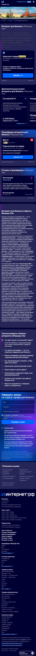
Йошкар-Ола (5, 4)
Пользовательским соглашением (12, 645)
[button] (33, 2)
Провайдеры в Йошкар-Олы (10, 543)
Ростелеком (5, 549)
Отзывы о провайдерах (9, 532)
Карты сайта (6, 510)
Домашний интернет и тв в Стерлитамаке (8, 477)
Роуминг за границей (8, 607)
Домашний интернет (8, 571)
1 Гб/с (3, 581)
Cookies (23, 639)
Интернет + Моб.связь (8, 577)
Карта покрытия (7, 530)
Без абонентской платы (9, 602)
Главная (4, 20)
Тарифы (10, 20)
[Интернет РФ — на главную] (18, 494)
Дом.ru (4, 545)
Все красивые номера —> (10, 634)
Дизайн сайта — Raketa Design (9, 650)
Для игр (4, 585)
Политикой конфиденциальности (12, 643)
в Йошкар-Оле (16, 134)
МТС (3, 547)
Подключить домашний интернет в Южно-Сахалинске (26, 478)
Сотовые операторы (8, 556)
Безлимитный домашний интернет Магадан (25, 471)
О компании (5, 501)
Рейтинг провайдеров (8, 534)
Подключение (6, 523)
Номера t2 (5, 621)
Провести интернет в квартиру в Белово (8, 484)
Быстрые (4, 583)
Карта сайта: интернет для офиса (12, 520)
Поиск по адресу (7, 536)
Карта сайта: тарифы (8, 514)
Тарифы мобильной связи (10, 592)
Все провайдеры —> (8, 553)
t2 (2, 564)
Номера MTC (6, 626)
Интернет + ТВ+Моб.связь (10, 575)
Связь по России (7, 609)
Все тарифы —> (6, 589)
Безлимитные (6, 598)
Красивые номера (7, 615)
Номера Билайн (6, 624)
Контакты (4, 503)
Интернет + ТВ (6, 573)
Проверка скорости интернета (11, 525)
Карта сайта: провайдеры (9, 516)
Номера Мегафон (7, 617)
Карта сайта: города (8, 512)
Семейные (5, 604)
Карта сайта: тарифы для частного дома (14, 518)
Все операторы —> (7, 566)
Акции (3, 579)
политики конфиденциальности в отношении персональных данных (17, 416)
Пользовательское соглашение (11, 506)
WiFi (3, 587)
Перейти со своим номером (10, 611)
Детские (4, 606)
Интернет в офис (7, 538)
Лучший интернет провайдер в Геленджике (7, 471)
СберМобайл (6, 558)
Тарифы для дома (7, 569)
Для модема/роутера (8, 594)
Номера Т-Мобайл (7, 622)
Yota (3, 562)
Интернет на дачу (7, 540)
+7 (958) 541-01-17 (21, 1)
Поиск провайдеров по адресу (11, 527)
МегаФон (4, 551)
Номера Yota (5, 619)
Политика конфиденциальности (11, 505)
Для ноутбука (6, 596)
